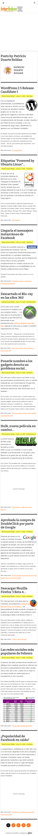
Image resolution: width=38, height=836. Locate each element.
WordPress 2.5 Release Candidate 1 (17, 90)
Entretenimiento (31, 302)
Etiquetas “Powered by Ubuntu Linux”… (17, 162)
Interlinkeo (29, 96)
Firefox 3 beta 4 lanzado (19, 639)
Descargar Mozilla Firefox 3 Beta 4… (14, 590)
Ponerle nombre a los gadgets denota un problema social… (16, 364)
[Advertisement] (19, 26)
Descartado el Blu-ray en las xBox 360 (17, 296)
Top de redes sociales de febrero (22, 726)
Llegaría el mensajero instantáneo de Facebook (17, 234)
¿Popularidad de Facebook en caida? (15, 738)
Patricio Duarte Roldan (19, 70)
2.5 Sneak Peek (17, 150)
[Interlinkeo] (12, 11)
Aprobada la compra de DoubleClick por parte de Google (18, 523)
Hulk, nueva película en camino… (18, 428)
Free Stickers (16, 220)
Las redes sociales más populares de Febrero (17, 651)
